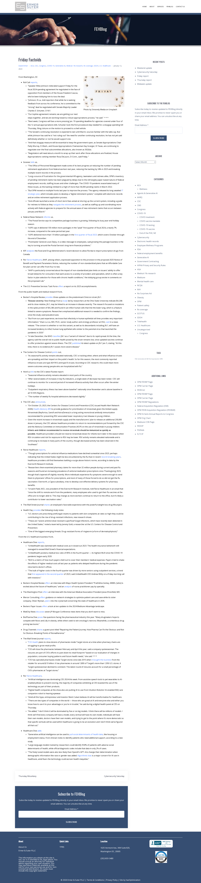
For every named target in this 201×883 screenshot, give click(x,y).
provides (49, 297)
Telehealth (142, 321)
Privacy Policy (112, 880)
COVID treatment (146, 217)
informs (47, 217)
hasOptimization (133, 880)
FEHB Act (141, 390)
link (32, 371)
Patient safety (143, 305)
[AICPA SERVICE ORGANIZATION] (161, 857)
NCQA (139, 285)
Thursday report (144, 80)
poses (40, 617)
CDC (36, 66)
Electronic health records (148, 241)
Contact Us (180, 6)
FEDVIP (140, 426)
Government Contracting (148, 261)
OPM (139, 301)
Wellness (143, 189)
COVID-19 (50, 66)
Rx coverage (88, 66)
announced (40, 402)
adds (39, 730)
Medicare (141, 277)
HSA (139, 269)
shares (47, 504)
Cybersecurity (143, 237)
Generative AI (60, 66)
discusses (40, 611)
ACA (32, 66)
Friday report (143, 76)
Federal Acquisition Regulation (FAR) (152, 406)
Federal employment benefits (149, 253)
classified (56, 336)
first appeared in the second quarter (47, 574)
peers (47, 601)
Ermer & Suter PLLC (27, 850)
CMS (139, 205)
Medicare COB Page (145, 422)
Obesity (140, 297)
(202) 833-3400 (106, 858)
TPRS (62, 847)
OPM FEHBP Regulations (148, 402)
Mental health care (145, 281)
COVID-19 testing (147, 225)
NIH (139, 289)
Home (144, 6)
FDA (139, 249)
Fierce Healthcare (34, 259)
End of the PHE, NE (147, 233)
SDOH (96, 66)
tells (32, 162)
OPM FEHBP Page (145, 382)
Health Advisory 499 (42, 409)
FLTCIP (140, 434)
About (151, 6)
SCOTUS (140, 313)
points (55, 352)
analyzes (30, 251)
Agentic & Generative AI (147, 193)
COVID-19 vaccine (147, 229)
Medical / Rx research (74, 66)
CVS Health (33, 642)
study (65, 300)
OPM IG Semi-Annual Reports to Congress (155, 414)
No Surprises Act (144, 293)
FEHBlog (170, 6)
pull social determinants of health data (86, 734)
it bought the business (101, 660)
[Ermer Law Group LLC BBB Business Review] (161, 843)
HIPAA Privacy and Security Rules (151, 265)
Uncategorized (143, 329)
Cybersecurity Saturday (114, 776)
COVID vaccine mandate (149, 221)
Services (160, 6)
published (76, 343)
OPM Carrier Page (145, 386)
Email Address (71, 809)
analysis (67, 586)
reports (33, 82)
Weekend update (144, 68)
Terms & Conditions (95, 880)
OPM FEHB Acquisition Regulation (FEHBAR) (156, 410)
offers (60, 286)
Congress (42, 66)
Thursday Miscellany (27, 776)
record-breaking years (111, 457)
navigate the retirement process (67, 204)
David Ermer (23, 66)
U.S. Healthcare (105, 66)
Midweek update (144, 84)
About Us (22, 847)
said (107, 322)
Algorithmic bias (84, 755)
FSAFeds (140, 430)
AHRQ (139, 197)
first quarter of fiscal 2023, (86, 234)
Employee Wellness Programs (150, 245)
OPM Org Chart (144, 418)
